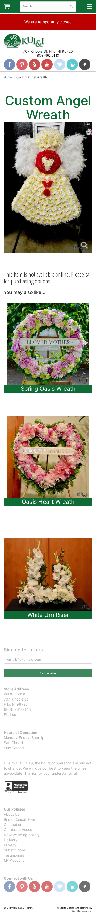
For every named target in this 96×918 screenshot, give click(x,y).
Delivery (10, 840)
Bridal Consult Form (20, 819)
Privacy (10, 845)
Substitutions (15, 850)
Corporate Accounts (20, 829)
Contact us (13, 824)
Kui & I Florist (24, 41)
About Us (11, 814)
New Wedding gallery (22, 835)
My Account (14, 860)
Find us (10, 714)
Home (8, 77)
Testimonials (14, 855)
